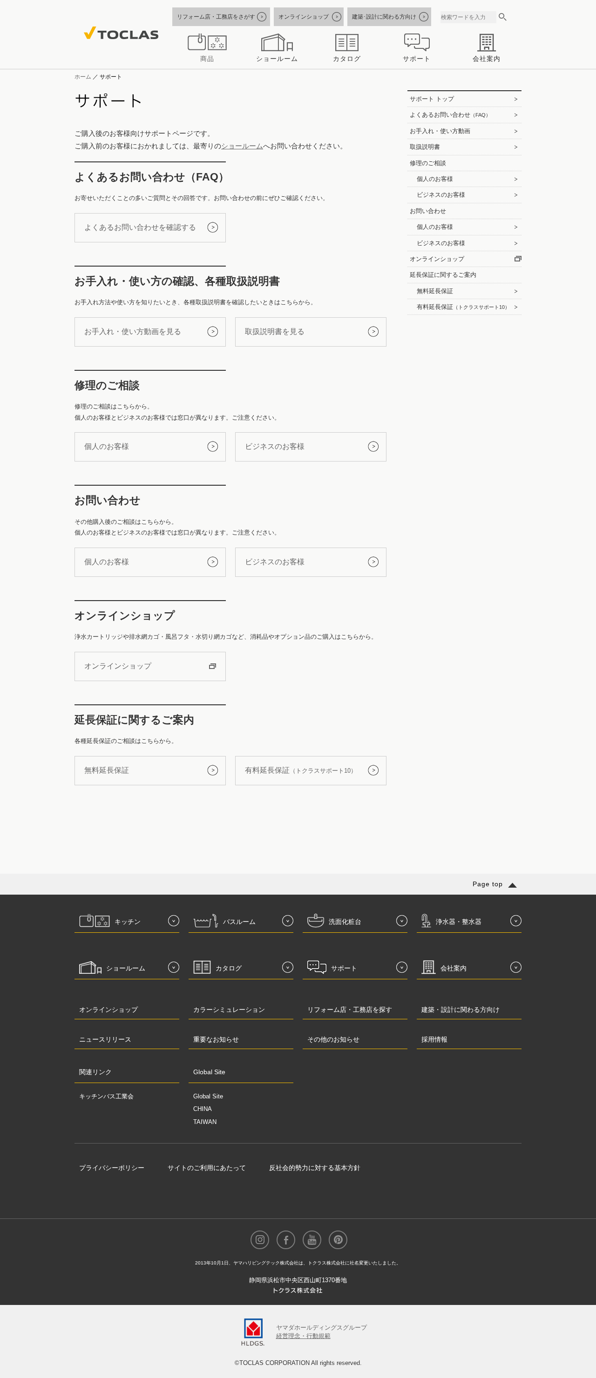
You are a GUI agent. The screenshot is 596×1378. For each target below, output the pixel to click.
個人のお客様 (106, 446)
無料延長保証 (106, 770)
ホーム (82, 77)
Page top (488, 884)
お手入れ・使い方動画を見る (132, 331)
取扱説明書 (425, 146)
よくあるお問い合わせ (450, 114)
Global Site (208, 1096)
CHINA (202, 1108)
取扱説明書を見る (275, 331)
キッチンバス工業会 (106, 1096)
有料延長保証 (301, 770)
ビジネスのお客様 (275, 446)
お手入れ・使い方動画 (440, 130)
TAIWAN (205, 1121)
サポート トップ (432, 98)
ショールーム (242, 146)
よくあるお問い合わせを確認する (140, 227)
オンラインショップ (117, 666)
